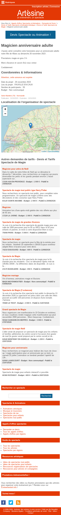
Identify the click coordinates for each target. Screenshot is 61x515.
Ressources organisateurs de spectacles (20, 466)
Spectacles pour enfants (13, 415)
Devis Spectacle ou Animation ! (30, 34)
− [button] (5, 114)
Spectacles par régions (13, 450)
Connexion (55, 6)
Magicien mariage (10, 275)
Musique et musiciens (12, 411)
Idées (55, 511)
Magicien (6, 207)
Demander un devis (11, 429)
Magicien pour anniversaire (14, 348)
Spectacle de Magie (11, 256)
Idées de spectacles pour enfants (17, 464)
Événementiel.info (9, 487)
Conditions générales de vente (36, 511)
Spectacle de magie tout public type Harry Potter (24, 190)
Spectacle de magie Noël (13, 329)
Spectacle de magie (11, 239)
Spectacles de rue (11, 413)
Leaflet (43, 151)
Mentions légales (18, 511)
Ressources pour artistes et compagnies (20, 469)
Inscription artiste (40, 6)
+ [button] (5, 109)
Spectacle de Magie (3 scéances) (17, 290)
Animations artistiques (12, 409)
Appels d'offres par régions (14, 434)
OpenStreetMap (53, 151)
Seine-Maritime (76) (8, 96)
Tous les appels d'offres (13, 432)
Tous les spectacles (11, 446)
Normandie (21, 96)
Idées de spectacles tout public (16, 462)
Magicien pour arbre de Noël (15, 169)
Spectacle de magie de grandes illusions (21, 222)
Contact (30, 513)
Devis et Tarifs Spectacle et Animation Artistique (18, 25)
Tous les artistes (10, 448)
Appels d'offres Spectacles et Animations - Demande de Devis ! (34, 23)
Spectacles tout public (12, 418)
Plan (49, 511)
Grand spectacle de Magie (14, 309)
